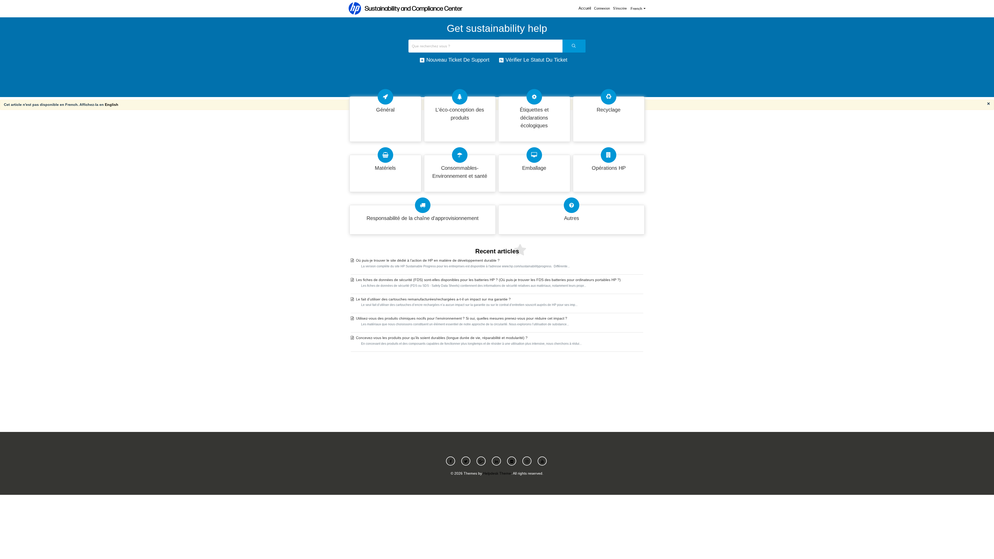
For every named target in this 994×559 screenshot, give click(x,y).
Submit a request (497, 390)
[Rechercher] (574, 46)
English (111, 104)
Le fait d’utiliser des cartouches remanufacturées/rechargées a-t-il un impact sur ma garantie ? (467, 302)
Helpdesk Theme (497, 473)
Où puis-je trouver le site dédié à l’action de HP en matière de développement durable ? (463, 263)
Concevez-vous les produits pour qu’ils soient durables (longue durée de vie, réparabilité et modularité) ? (469, 340)
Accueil (585, 8)
